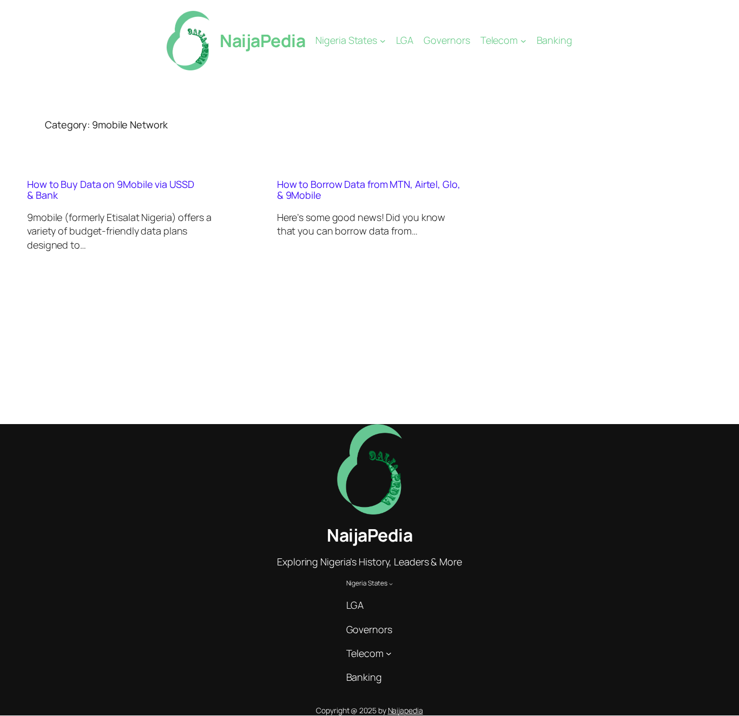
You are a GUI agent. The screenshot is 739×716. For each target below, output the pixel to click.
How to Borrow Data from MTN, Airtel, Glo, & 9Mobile (368, 190)
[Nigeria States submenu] (383, 41)
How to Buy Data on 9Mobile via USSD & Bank (110, 190)
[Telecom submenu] (523, 41)
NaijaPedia (262, 41)
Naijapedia (405, 710)
